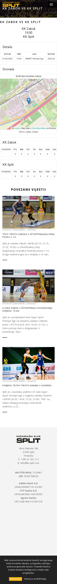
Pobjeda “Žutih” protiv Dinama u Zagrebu (27, 385)
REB (21, 149)
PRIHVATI (15, 578)
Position (6, 149)
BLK (40, 149)
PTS (15, 149)
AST (28, 149)
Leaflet (17, 128)
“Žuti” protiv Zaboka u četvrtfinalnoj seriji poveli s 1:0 (28, 235)
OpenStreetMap (38, 128)
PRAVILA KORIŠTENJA (35, 578)
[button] (29, 101)
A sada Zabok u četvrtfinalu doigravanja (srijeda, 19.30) (27, 309)
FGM (48, 149)
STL (34, 149)
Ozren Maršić (18, 230)
